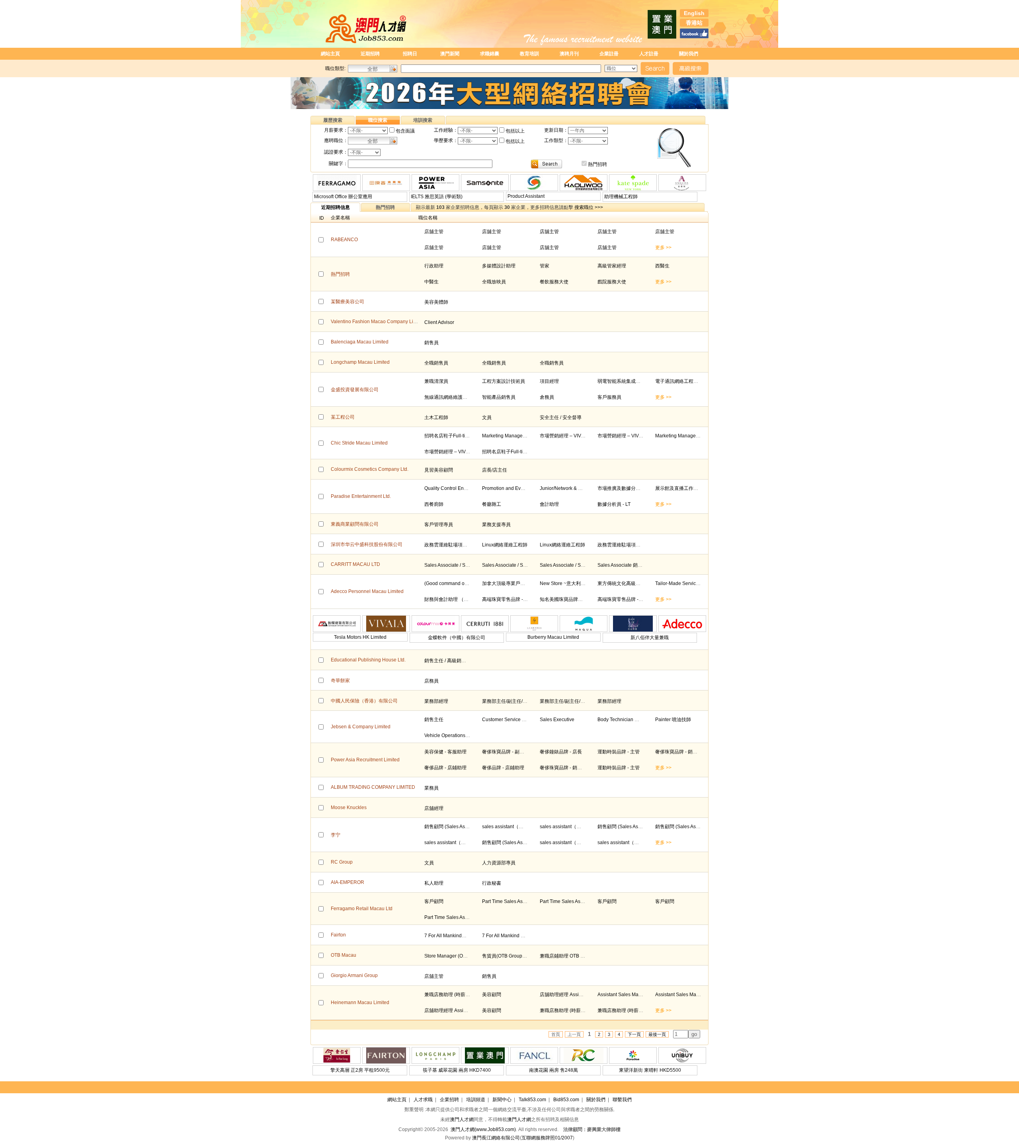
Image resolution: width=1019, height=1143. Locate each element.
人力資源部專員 (498, 863)
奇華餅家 (340, 680)
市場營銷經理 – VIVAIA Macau (572, 436)
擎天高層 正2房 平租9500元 (360, 1070)
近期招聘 (370, 54)
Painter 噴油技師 (673, 719)
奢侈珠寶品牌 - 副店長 (505, 752)
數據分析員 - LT (614, 504)
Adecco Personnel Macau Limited (367, 591)
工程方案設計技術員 (503, 381)
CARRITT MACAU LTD (355, 564)
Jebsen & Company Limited (360, 726)
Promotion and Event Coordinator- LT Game (529, 488)
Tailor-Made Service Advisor (685, 583)
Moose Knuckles (349, 807)
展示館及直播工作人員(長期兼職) (690, 488)
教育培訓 (529, 54)
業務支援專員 (496, 524)
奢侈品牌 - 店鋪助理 (445, 767)
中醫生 (431, 282)
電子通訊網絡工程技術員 (681, 381)
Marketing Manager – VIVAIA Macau (521, 436)
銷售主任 (433, 719)
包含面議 (405, 131)
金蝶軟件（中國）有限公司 (456, 637)
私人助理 (433, 883)
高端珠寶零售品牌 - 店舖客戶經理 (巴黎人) (527, 599)
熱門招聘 (597, 164)
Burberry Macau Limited (553, 637)
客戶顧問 (433, 901)
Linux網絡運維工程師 (504, 545)
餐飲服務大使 (554, 282)
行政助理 (433, 266)
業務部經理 (436, 701)
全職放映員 (494, 282)
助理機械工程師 (621, 196)
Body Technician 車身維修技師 (630, 719)
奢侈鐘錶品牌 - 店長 (561, 752)
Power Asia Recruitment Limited (365, 760)
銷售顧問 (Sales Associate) (453, 826)
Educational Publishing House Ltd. (368, 660)
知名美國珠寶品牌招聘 (564, 599)
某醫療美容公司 (347, 301)
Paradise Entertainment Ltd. (361, 496)
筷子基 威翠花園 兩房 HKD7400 (457, 1070)
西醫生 (662, 266)
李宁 (335, 835)
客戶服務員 (609, 397)
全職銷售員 (436, 363)
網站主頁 (330, 54)
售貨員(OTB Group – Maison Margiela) (523, 956)
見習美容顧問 (438, 470)
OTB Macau (343, 955)
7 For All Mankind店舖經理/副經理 (460, 935)
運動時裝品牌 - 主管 (618, 752)
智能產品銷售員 (498, 397)
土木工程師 (436, 417)
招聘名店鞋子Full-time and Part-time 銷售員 (470, 436)
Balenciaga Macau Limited (359, 342)
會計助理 (549, 504)
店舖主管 (433, 231)
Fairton (338, 935)
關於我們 (688, 54)
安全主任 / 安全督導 (561, 417)
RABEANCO (344, 239)
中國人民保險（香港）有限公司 (364, 701)
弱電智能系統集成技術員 (623, 381)
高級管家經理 (611, 266)
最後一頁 (657, 1034)
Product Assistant (526, 196)
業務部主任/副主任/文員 (507, 701)
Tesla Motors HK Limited (360, 637)
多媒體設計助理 (498, 266)
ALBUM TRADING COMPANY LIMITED (373, 787)
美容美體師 (436, 302)
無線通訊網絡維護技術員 (450, 397)
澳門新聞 (449, 54)
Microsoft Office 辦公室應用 (343, 196)
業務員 (431, 788)
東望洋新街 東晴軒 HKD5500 (650, 1070)
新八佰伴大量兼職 (650, 637)
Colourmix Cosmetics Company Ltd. (369, 469)
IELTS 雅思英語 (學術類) (437, 196)
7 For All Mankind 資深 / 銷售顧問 (517, 935)
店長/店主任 (494, 470)
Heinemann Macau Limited (360, 1002)
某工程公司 (343, 417)
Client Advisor (439, 322)
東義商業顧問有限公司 (355, 524)
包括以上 (515, 131)
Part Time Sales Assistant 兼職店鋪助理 (524, 901)
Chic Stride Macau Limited (359, 443)
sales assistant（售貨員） (510, 826)
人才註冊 (648, 54)
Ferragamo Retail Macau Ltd (361, 908)
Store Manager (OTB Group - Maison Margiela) (474, 956)
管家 (544, 266)
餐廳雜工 (491, 504)
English (694, 13)
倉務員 (547, 397)
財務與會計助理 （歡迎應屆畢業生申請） (467, 599)
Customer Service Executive (512, 719)
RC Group (342, 862)
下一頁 (634, 1034)
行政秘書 (491, 883)
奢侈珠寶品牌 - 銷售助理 (681, 752)
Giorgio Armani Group (354, 975)
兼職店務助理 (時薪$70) (449, 994)
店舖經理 (433, 808)
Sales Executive (557, 719)
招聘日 (410, 54)
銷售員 (431, 342)
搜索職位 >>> (588, 207)
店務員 (431, 681)
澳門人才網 (462, 1119)
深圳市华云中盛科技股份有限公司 (366, 544)
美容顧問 (491, 994)
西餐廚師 (433, 504)
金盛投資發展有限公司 (355, 389)
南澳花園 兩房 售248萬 (553, 1070)
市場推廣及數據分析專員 (623, 488)
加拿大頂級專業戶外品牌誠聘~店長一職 (524, 583)
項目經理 (549, 381)
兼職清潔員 (436, 381)
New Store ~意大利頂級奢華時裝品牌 (579, 583)
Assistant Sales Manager (624, 994)
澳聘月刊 (569, 54)
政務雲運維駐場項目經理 (450, 545)
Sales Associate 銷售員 (622, 565)
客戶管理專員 (438, 524)
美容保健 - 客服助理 (445, 752)
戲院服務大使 (611, 282)
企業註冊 (609, 54)
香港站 (694, 23)
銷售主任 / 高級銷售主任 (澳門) (457, 660)
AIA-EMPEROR (347, 882)
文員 (487, 417)
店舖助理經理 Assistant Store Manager (581, 994)
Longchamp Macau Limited (360, 362)
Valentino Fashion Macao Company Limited (378, 321)
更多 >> (663, 247)
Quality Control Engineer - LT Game (462, 488)
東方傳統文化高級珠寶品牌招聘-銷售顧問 (641, 583)
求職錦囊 (489, 54)
